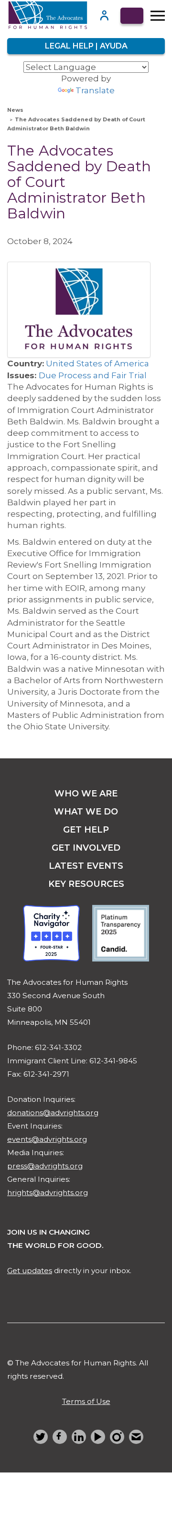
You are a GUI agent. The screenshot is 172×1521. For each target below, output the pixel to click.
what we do (86, 811)
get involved (86, 848)
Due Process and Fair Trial (93, 375)
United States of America (97, 363)
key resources (86, 884)
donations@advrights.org (52, 1112)
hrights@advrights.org (47, 1192)
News (15, 110)
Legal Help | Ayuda (86, 45)
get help (86, 829)
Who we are (86, 793)
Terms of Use (86, 1401)
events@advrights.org (47, 1139)
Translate (95, 90)
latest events (86, 866)
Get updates (29, 1270)
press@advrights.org (45, 1165)
